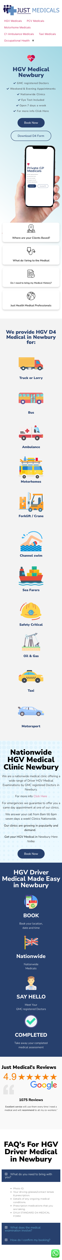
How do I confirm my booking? (30, 1240)
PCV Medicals (35, 20)
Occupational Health (17, 40)
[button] (31, 1175)
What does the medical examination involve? (23, 1229)
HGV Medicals (13, 20)
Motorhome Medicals (17, 27)
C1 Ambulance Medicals (19, 34)
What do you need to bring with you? (28, 1175)
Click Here (40, 796)
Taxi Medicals (47, 34)
